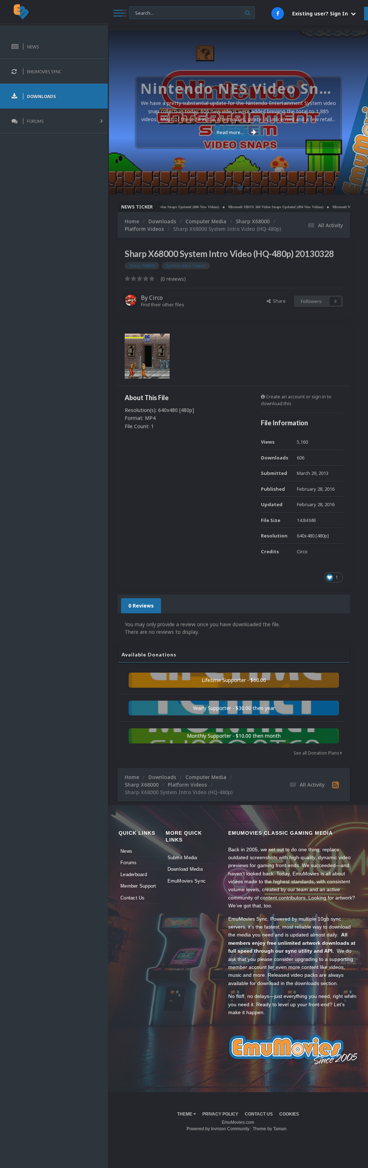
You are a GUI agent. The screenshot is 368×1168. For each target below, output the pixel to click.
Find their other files (162, 304)
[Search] (247, 13)
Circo (355, 185)
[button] (343, 112)
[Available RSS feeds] (335, 785)
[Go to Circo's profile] (131, 300)
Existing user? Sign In (321, 13)
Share (278, 301)
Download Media (185, 869)
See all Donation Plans (317, 753)
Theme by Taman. (270, 1128)
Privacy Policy (220, 1114)
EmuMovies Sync (186, 881)
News (126, 851)
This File (142, 12)
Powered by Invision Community (218, 1128)
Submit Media (182, 857)
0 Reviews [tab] (141, 605)
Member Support (138, 886)
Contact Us (132, 898)
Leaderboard (133, 874)
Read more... (230, 132)
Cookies (289, 1114)
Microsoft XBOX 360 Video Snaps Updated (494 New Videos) (254, 207)
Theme (185, 1114)
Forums (128, 862)
